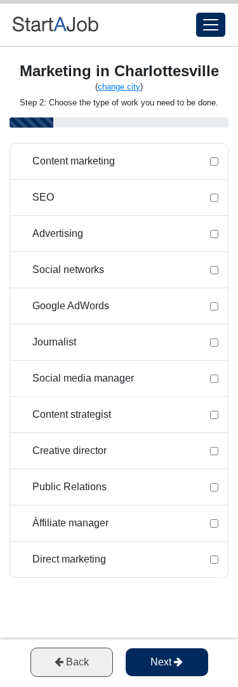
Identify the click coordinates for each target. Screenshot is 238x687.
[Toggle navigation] (210, 25)
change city (119, 86)
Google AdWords (70, 305)
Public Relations (69, 486)
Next (162, 662)
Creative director (69, 450)
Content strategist (71, 414)
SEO (43, 197)
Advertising (57, 233)
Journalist (54, 342)
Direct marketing (69, 559)
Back (76, 662)
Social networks (68, 269)
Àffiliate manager (70, 522)
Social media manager (83, 378)
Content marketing (73, 161)
